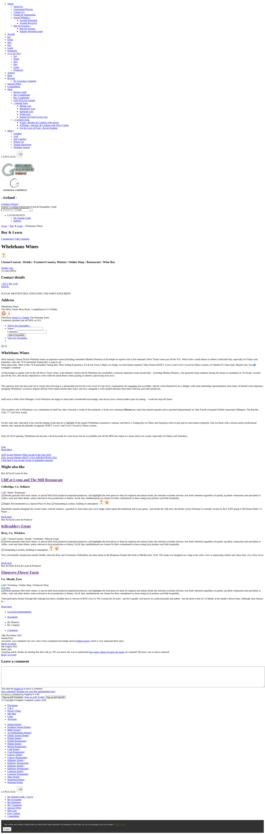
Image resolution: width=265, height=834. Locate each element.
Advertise (12, 719)
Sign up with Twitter (34, 697)
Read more (6, 517)
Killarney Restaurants (17, 763)
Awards (11, 34)
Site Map (11, 713)
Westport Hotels (15, 782)
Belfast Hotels (14, 743)
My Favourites (14, 799)
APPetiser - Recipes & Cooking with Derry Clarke (44, 125)
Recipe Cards (20, 92)
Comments (12, 630)
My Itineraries (14, 802)
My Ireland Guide (22, 218)
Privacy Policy (14, 711)
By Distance (13, 622)
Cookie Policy (120, 824)
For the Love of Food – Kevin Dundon (39, 128)
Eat (9, 37)
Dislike (4, 268)
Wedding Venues (21, 147)
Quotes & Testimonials (24, 14)
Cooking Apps (21, 119)
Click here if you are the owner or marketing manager (27, 460)
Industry (17, 221)
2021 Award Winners (11, 457)
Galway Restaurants (17, 757)
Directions (6, 317)
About (10, 3)
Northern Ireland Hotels (18, 727)
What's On (18, 142)
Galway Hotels (14, 754)
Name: (10, 328)
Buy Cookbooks (21, 97)
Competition (13, 816)
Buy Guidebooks (21, 95)
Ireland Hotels (14, 724)
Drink (10, 39)
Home (4, 226)
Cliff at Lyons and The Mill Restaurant (32, 480)
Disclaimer (12, 705)
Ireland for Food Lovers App (34, 117)
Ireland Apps (20, 103)
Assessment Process (23, 9)
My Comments (14, 805)
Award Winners (22, 17)
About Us (18, 6)
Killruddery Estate (16, 526)
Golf (15, 136)
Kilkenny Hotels (15, 766)
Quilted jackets (82, 641)
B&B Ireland (13, 730)
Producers (12, 50)
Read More (6, 449)
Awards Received (28, 23)
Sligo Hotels (13, 777)
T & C (10, 708)
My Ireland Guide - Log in (20, 796)
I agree (7, 829)
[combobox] (20, 154)
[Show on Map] (4, 315)
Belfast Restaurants (16, 746)
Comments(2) (7, 239)
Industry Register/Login (31, 31)
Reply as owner (8, 643)
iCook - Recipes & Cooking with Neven (39, 122)
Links (10, 716)
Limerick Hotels (15, 771)
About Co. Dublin (20, 317)
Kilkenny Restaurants (17, 768)
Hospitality (12, 617)
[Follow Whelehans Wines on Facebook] (3, 290)
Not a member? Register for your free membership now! (28, 691)
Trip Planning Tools (39, 317)
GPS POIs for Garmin (24, 100)
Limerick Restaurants (17, 774)
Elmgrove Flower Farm (20, 572)
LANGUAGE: (8, 156)
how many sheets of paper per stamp (106, 652)
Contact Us (18, 12)
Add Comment (22, 239)
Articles (11, 72)
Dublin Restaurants (16, 741)
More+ (10, 130)
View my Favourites (17, 338)
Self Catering (19, 139)
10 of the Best (14, 53)
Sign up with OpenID (55, 697)
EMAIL (5, 286)
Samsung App (26, 111)
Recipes (11, 78)
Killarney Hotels (15, 760)
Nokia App (25, 114)
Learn (10, 48)
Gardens (17, 133)
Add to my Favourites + (19, 325)
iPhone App (25, 106)
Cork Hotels (13, 749)
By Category (13, 625)
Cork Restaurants (15, 752)
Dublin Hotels (14, 738)
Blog (9, 75)
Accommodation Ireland (19, 732)
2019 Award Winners (11, 454)
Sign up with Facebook (12, 697)
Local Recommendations (19, 612)
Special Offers (14, 84)
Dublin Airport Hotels (18, 735)
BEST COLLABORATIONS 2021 (39, 457)
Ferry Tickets (13, 813)
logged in (18, 688)
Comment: (12, 331)
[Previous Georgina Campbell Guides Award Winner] (3, 255)
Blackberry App (27, 108)
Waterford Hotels (15, 779)
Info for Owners (22, 26)
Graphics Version (9, 204)
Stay (9, 42)
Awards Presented (28, 20)
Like (11, 268)
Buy (9, 45)
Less (3, 446)
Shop (9, 89)
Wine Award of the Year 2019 (36, 454)
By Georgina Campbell (24, 81)
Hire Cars (12, 810)
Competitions (13, 86)
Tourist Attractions (22, 144)
